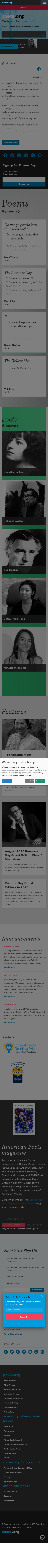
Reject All (30, 781)
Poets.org (7, 3)
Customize (7, 781)
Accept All (40, 781)
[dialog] (24, 771)
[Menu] (44, 2)
